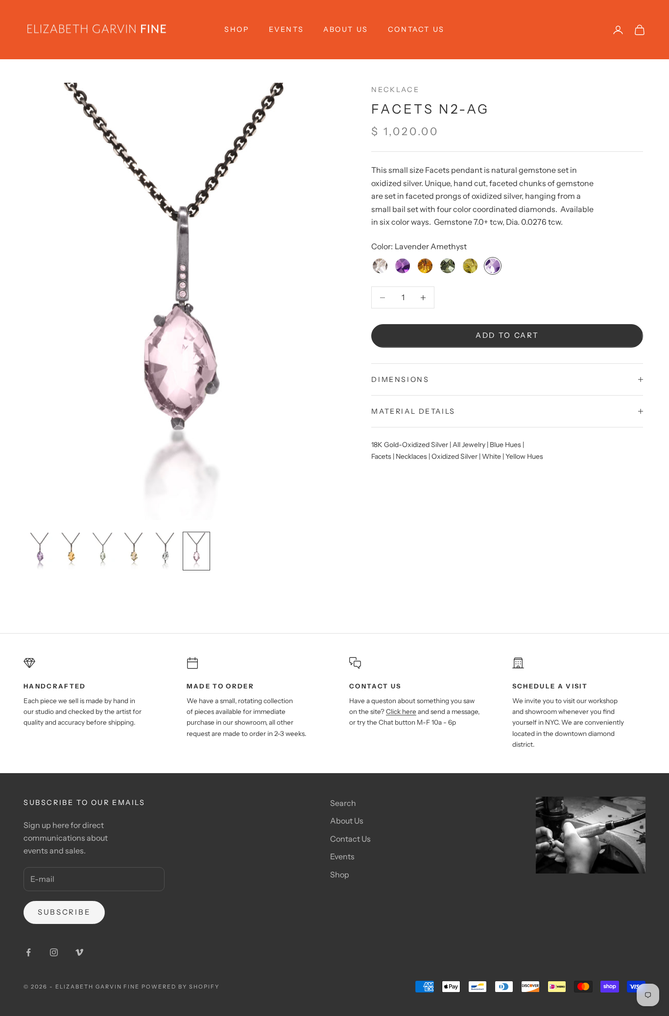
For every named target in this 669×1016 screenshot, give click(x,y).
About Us (345, 29)
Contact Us (416, 29)
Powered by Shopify (180, 986)
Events (286, 29)
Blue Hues (505, 445)
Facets (381, 456)
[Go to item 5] (165, 551)
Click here (401, 711)
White (491, 456)
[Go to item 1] (39, 551)
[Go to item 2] (71, 551)
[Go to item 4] (133, 551)
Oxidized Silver (454, 456)
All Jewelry (469, 445)
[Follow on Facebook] (28, 952)
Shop (339, 874)
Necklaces (411, 456)
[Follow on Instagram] (54, 952)
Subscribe (64, 912)
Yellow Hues (524, 456)
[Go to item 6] (196, 551)
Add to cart (507, 335)
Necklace (395, 89)
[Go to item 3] (102, 551)
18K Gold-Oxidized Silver (409, 445)
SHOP (236, 29)
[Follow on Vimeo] (79, 952)
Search (343, 803)
